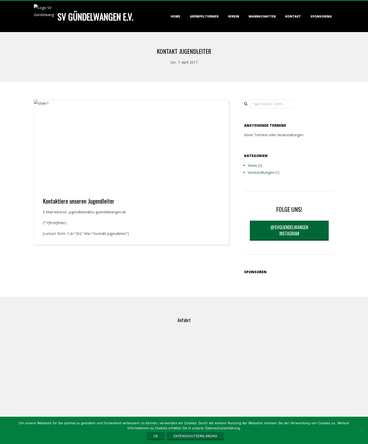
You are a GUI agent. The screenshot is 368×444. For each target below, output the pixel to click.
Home (175, 16)
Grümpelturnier (204, 16)
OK (155, 436)
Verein (233, 16)
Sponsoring (321, 16)
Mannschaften (262, 16)
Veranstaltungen (261, 172)
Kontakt (293, 16)
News (252, 165)
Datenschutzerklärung (195, 436)
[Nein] (361, 430)
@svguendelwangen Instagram (289, 230)
